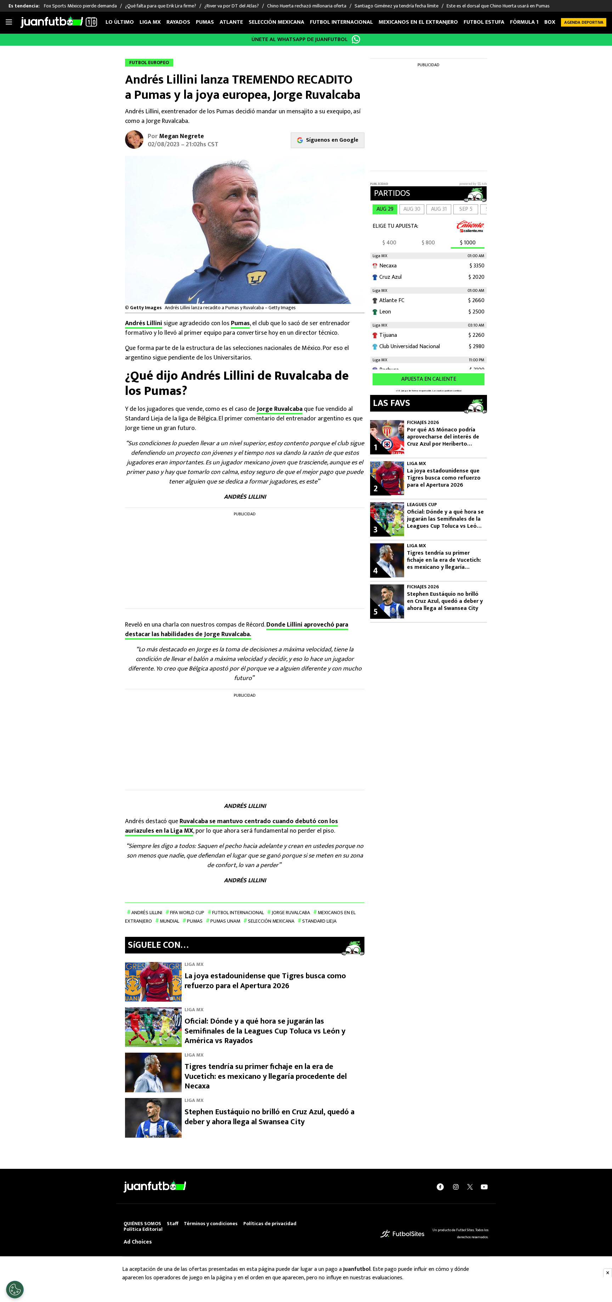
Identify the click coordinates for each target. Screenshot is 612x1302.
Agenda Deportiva (584, 22)
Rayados (178, 22)
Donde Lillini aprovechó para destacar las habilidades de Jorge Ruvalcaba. (236, 629)
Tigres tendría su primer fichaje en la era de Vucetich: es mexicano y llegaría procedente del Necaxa (266, 1076)
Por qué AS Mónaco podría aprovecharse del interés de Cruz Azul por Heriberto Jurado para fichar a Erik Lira (443, 437)
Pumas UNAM (225, 921)
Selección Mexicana (276, 22)
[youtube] (484, 1187)
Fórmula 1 (524, 22)
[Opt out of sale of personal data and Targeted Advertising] (15, 1289)
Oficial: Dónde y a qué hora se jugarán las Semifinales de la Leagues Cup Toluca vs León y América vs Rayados (265, 1031)
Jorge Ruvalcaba (279, 409)
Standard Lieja (319, 921)
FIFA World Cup (187, 912)
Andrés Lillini (143, 323)
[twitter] (470, 1187)
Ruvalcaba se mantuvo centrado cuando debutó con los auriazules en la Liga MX (231, 826)
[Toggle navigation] (9, 22)
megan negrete (181, 136)
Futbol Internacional (238, 912)
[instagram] (456, 1187)
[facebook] (440, 1187)
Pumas (205, 22)
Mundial (169, 921)
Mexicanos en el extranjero (418, 22)
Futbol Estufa (484, 22)
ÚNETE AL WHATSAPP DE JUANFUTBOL (299, 39)
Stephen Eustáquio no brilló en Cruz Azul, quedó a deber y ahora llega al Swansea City (270, 1116)
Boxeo (553, 22)
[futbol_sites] (402, 1233)
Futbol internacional (341, 22)
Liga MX (150, 22)
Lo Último (120, 22)
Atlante (231, 22)
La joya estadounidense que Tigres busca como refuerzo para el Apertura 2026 (265, 980)
